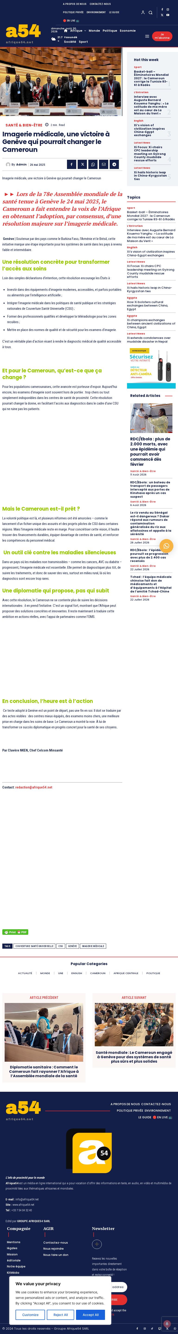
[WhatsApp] (93, 164)
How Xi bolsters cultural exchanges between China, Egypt (147, 305)
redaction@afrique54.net (33, 787)
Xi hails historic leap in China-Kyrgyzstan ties (150, 175)
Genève (72, 946)
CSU (60, 946)
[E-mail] (103, 164)
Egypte (132, 298)
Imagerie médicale (93, 946)
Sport (138, 67)
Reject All (61, 1315)
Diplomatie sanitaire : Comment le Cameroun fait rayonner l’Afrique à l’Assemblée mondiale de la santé (44, 1071)
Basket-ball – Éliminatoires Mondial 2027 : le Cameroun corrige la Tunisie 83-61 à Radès (151, 78)
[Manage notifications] (167, 1324)
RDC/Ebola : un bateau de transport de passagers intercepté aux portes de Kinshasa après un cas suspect (150, 489)
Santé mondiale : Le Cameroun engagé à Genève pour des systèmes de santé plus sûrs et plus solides (134, 1057)
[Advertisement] (62, 461)
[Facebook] (162, 9)
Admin (21, 164)
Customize (30, 1315)
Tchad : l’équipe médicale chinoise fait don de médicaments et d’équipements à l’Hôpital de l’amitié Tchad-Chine (151, 584)
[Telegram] (114, 164)
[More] (97, 1244)
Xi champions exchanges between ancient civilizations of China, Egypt (151, 323)
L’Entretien (141, 92)
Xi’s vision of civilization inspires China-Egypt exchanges (149, 130)
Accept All (91, 1315)
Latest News (142, 143)
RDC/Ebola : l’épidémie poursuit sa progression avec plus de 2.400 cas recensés (149, 555)
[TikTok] (152, 1329)
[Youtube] (168, 15)
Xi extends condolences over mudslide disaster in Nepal (149, 340)
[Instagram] (168, 9)
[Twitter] (162, 15)
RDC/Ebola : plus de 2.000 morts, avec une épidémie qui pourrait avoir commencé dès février (150, 451)
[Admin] (9, 164)
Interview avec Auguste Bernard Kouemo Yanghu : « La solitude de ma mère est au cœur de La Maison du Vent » (151, 105)
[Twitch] (160, 1329)
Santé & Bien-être (24, 125)
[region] (60, 1300)
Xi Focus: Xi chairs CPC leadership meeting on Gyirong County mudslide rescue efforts (150, 154)
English (138, 121)
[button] (151, 12)
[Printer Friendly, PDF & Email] (15, 934)
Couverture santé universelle (34, 946)
